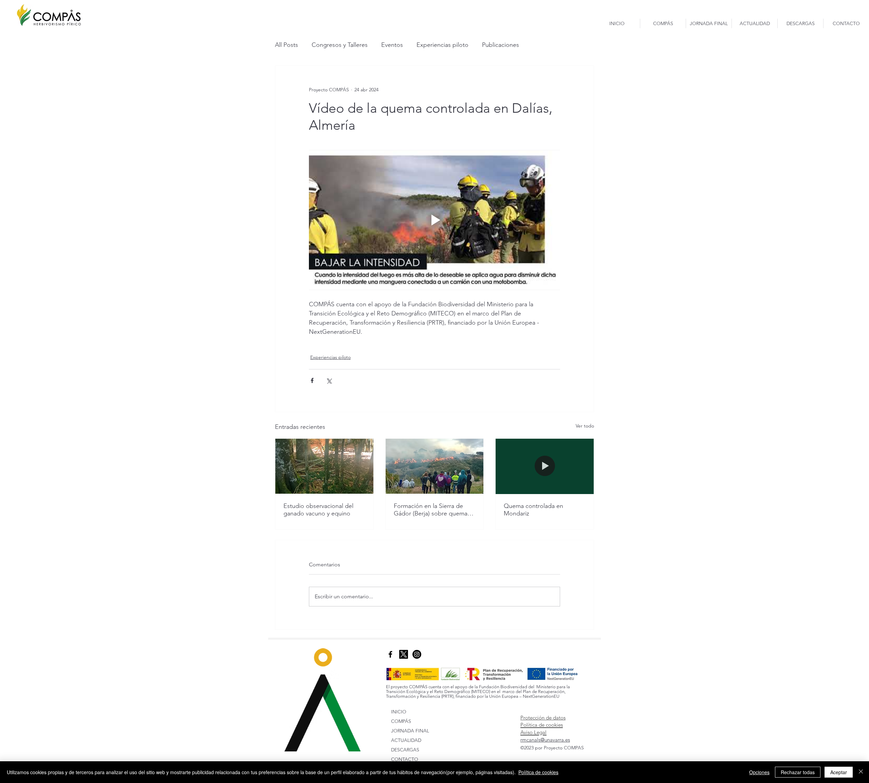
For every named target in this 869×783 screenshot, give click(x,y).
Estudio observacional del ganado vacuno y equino (318, 509)
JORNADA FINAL (410, 731)
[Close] (861, 772)
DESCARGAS (405, 750)
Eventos (392, 45)
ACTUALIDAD (406, 740)
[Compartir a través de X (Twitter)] (329, 380)
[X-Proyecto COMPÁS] (403, 654)
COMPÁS (401, 721)
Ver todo (585, 426)
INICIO (398, 712)
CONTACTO (404, 759)
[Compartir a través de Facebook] (312, 380)
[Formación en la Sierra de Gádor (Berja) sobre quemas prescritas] (435, 466)
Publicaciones (500, 45)
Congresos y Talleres (340, 45)
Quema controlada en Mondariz (533, 509)
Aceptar (838, 772)
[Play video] (434, 220)
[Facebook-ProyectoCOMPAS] (390, 654)
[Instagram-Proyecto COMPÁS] (416, 654)
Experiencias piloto (442, 45)
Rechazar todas (798, 772)
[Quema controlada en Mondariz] (545, 466)
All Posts (286, 45)
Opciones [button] (759, 772)
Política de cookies (538, 772)
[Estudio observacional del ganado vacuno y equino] (324, 466)
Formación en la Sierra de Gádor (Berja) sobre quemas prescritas (432, 509)
